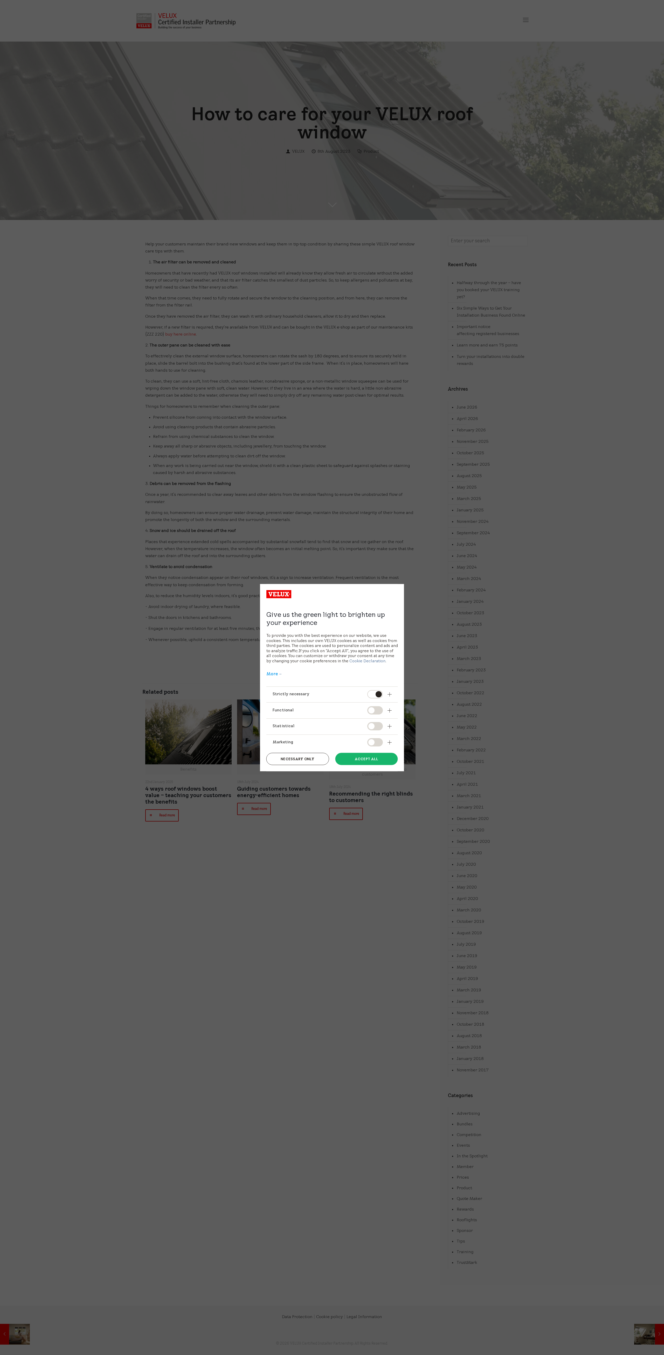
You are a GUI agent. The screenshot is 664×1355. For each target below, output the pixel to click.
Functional (283, 709)
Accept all (366, 759)
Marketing (283, 741)
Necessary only (297, 759)
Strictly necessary (291, 693)
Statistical (284, 726)
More (272, 673)
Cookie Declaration (367, 660)
